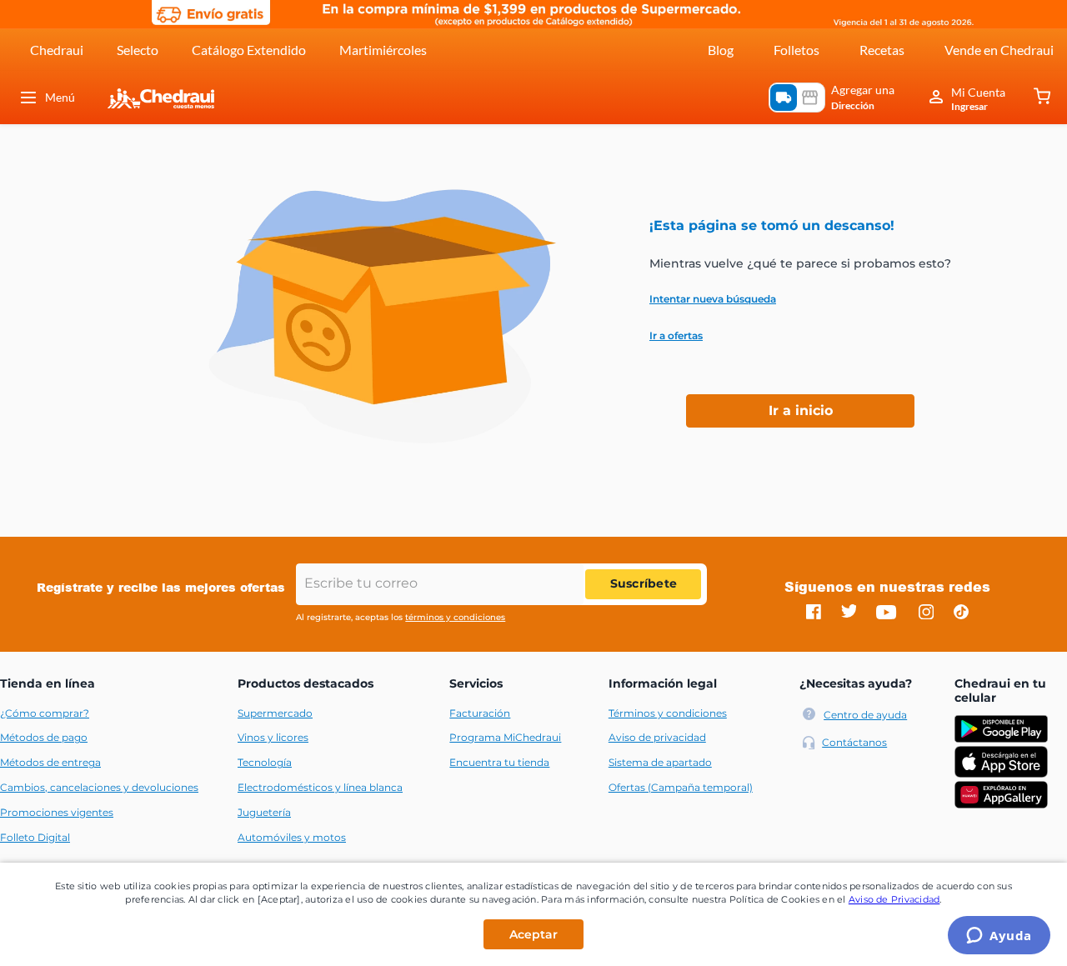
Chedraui (56, 50)
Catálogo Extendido (249, 50)
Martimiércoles (383, 50)
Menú (60, 97)
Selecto (137, 50)
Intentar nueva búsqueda (712, 299)
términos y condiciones (455, 617)
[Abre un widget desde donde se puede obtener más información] (999, 937)
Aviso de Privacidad (894, 899)
